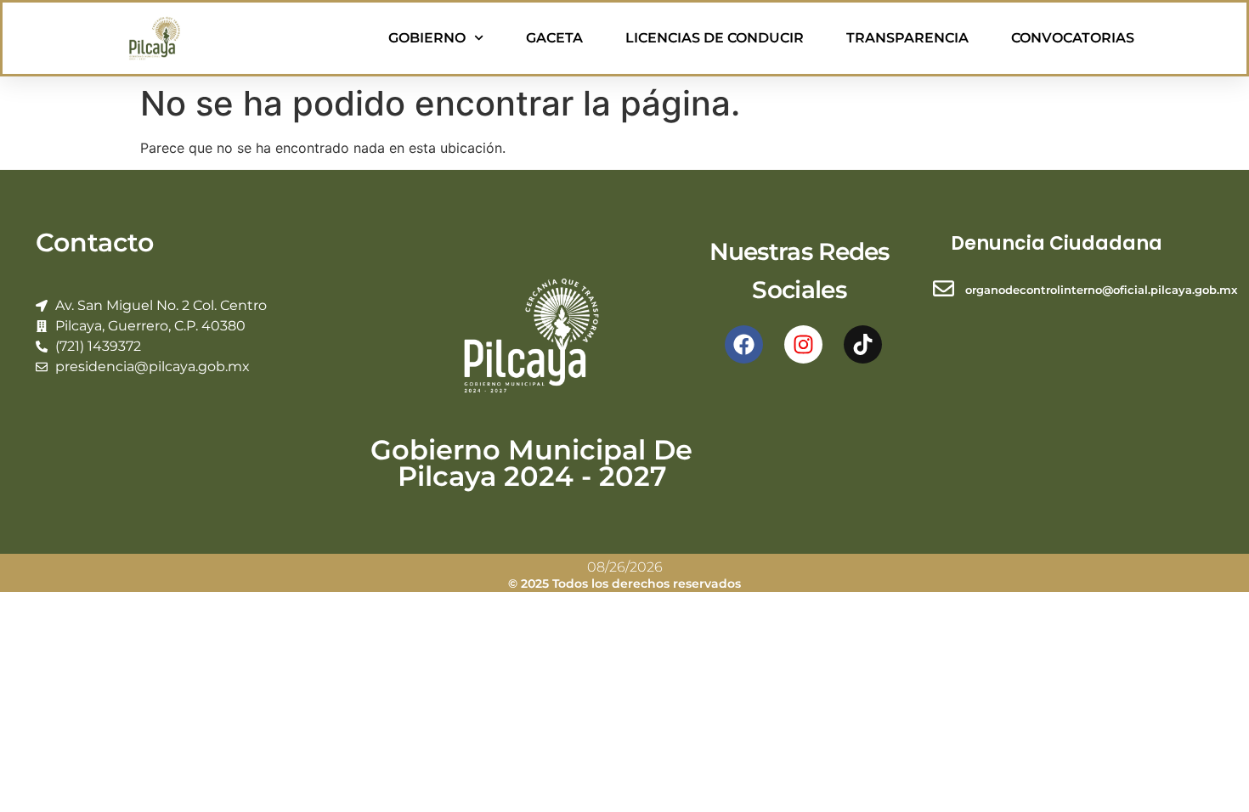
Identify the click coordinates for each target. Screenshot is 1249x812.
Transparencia (907, 38)
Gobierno (427, 38)
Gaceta (554, 38)
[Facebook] (744, 344)
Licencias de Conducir (714, 38)
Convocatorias (1072, 38)
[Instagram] (803, 344)
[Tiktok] (863, 344)
